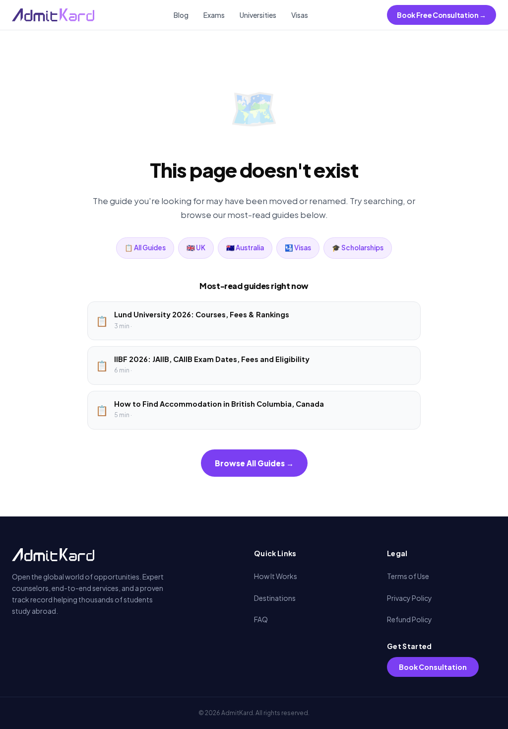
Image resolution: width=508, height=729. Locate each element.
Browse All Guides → (254, 463)
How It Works (275, 576)
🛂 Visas (298, 247)
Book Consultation (433, 666)
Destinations (275, 597)
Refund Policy (409, 619)
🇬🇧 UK (196, 247)
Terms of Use (408, 576)
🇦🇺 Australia (245, 247)
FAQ (261, 619)
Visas (299, 14)
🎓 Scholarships (357, 247)
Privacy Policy (409, 597)
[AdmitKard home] (53, 14)
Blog (181, 14)
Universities (258, 14)
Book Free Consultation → (441, 14)
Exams (214, 14)
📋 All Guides (145, 247)
